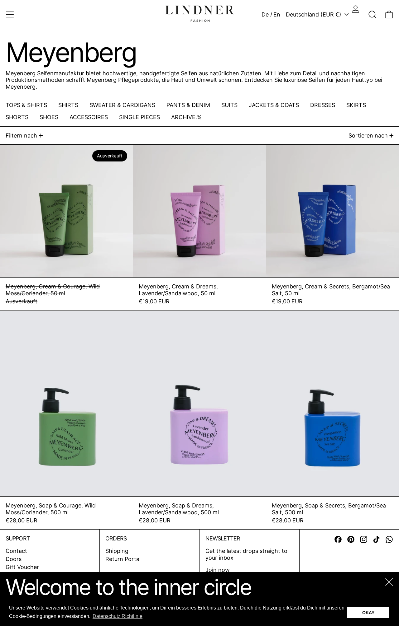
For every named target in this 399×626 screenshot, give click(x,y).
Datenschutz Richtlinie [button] (117, 616)
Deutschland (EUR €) (314, 14)
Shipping (116, 551)
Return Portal (123, 559)
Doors (14, 559)
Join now (217, 570)
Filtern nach (21, 135)
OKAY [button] (368, 612)
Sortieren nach (368, 135)
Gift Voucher (22, 567)
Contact (16, 551)
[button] (372, 14)
